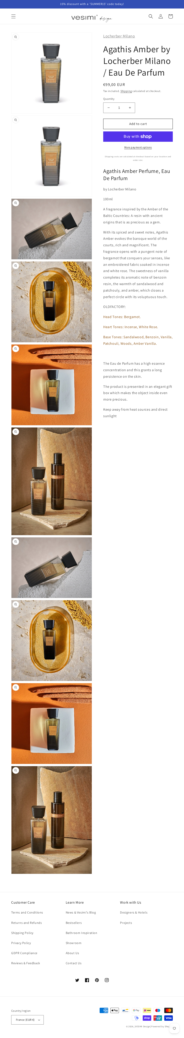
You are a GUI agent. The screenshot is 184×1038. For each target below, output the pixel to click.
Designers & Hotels (133, 912)
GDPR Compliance (24, 953)
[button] (13, 16)
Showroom (74, 943)
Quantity (108, 99)
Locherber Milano (119, 36)
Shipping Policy (22, 933)
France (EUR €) (25, 1020)
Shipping (126, 91)
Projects (126, 923)
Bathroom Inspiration (81, 933)
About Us (72, 953)
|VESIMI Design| (143, 1026)
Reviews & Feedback (25, 963)
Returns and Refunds (26, 923)
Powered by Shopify (162, 1026)
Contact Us (74, 963)
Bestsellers (74, 923)
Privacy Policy (21, 943)
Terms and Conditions (27, 912)
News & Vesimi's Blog (81, 912)
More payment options (138, 147)
